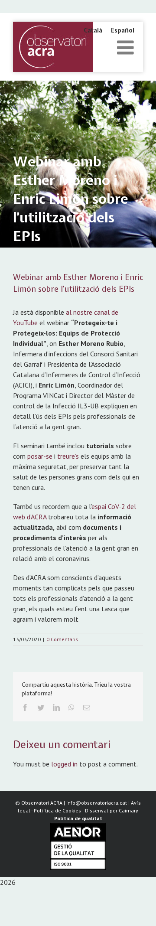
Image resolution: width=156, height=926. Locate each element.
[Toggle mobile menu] (126, 47)
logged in (64, 764)
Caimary (128, 810)
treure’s (68, 456)
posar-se (39, 456)
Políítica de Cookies (57, 810)
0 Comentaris (62, 639)
